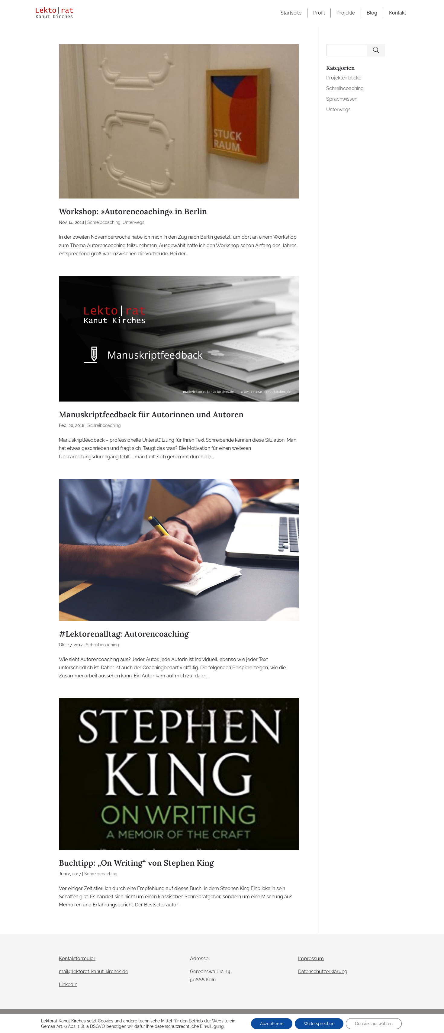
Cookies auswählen (374, 1023)
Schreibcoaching (104, 222)
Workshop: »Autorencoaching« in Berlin (133, 211)
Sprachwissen (341, 99)
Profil (319, 13)
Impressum (311, 958)
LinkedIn (68, 984)
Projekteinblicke (343, 78)
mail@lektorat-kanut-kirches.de (93, 971)
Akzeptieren (271, 1023)
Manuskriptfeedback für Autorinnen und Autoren (151, 414)
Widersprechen (319, 1023)
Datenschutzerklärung (322, 971)
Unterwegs (133, 222)
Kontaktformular (77, 958)
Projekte (345, 13)
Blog (372, 13)
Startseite (291, 13)
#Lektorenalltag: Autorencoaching (123, 634)
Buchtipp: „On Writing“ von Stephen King (136, 863)
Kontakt (397, 13)
